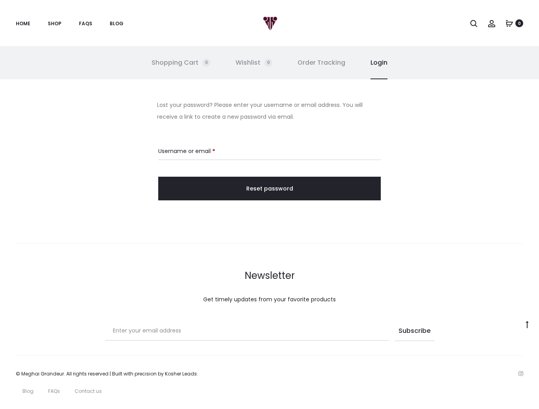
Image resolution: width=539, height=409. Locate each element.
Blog (117, 23)
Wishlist (253, 62)
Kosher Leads (181, 373)
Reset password (269, 188)
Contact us (88, 391)
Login (379, 62)
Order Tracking (321, 62)
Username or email (186, 151)
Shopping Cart (180, 62)
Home (23, 23)
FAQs (85, 23)
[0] (509, 23)
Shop (55, 23)
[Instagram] (520, 373)
